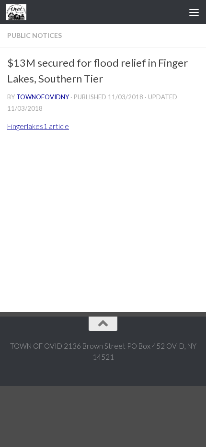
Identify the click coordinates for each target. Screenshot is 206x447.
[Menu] (194, 12)
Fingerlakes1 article (38, 126)
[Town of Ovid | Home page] (19, 12)
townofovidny (42, 97)
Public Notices (34, 35)
